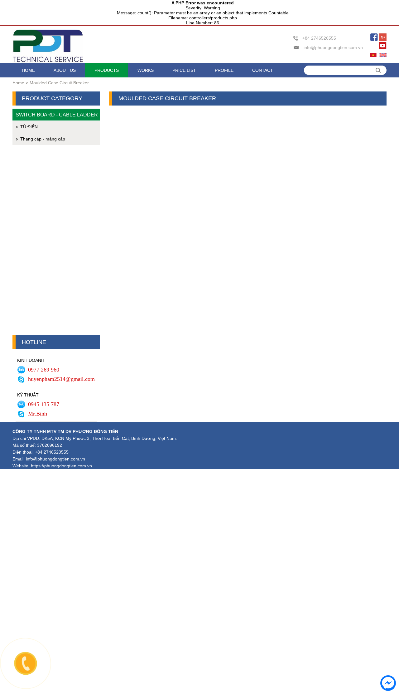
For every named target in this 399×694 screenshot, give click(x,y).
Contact (262, 70)
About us (65, 70)
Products (106, 70)
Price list (184, 70)
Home (28, 70)
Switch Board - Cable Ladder (57, 114)
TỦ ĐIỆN (29, 126)
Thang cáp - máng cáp (42, 138)
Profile (224, 70)
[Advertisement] (56, 241)
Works (145, 70)
